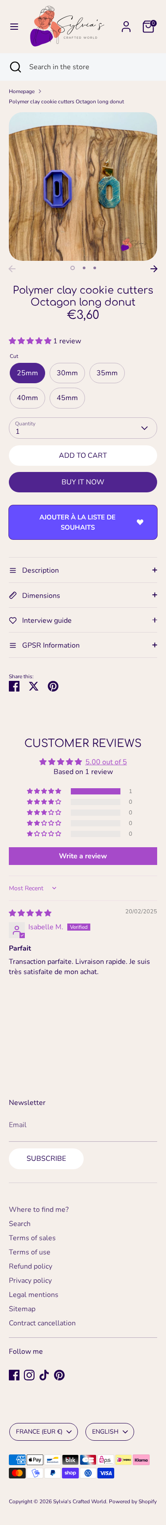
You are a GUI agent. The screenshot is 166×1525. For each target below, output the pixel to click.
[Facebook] (14, 1375)
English (105, 1431)
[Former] (12, 269)
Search (20, 1224)
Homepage (22, 91)
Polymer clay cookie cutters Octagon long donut (66, 101)
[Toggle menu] (14, 26)
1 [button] (72, 268)
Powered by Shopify (133, 1501)
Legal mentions (33, 1295)
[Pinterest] (59, 1375)
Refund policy (30, 1266)
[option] (83, 186)
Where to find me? (39, 1209)
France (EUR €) (39, 1431)
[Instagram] (29, 1375)
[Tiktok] (44, 1375)
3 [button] (94, 268)
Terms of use (29, 1252)
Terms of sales (32, 1238)
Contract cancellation (42, 1323)
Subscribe (46, 1158)
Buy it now (83, 482)
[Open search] (15, 67)
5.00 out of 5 (106, 762)
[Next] (154, 269)
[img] (30, 913)
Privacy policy (30, 1280)
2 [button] (84, 268)
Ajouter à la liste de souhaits (77, 522)
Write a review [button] (83, 856)
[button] (31, 341)
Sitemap (22, 1309)
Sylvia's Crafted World (79, 1501)
